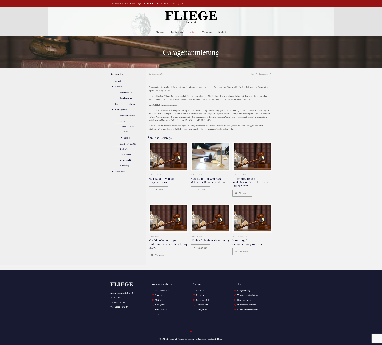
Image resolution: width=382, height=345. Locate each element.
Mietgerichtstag (243, 290)
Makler (127, 137)
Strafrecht (124, 149)
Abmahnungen (126, 92)
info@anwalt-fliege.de (173, 3)
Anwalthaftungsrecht (128, 115)
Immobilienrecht (127, 126)
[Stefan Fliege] (191, 17)
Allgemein (119, 86)
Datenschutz (201, 338)
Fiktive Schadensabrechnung (210, 240)
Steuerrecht (120, 171)
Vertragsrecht (125, 159)
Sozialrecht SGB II (128, 143)
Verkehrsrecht (125, 154)
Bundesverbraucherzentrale (248, 309)
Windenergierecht (127, 165)
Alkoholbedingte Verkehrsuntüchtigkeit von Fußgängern (250, 182)
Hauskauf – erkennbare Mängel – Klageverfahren (208, 180)
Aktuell (118, 81)
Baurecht (123, 120)
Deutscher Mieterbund (246, 304)
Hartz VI (158, 314)
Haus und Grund (244, 299)
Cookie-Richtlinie (215, 338)
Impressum (189, 338)
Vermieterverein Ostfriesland (249, 295)
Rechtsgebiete (121, 109)
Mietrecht (124, 131)
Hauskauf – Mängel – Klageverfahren (163, 180)
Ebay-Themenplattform (125, 104)
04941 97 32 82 (152, 3)
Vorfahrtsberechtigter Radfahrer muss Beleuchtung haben (168, 243)
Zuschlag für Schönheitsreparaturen (247, 242)
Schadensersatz (126, 97)
